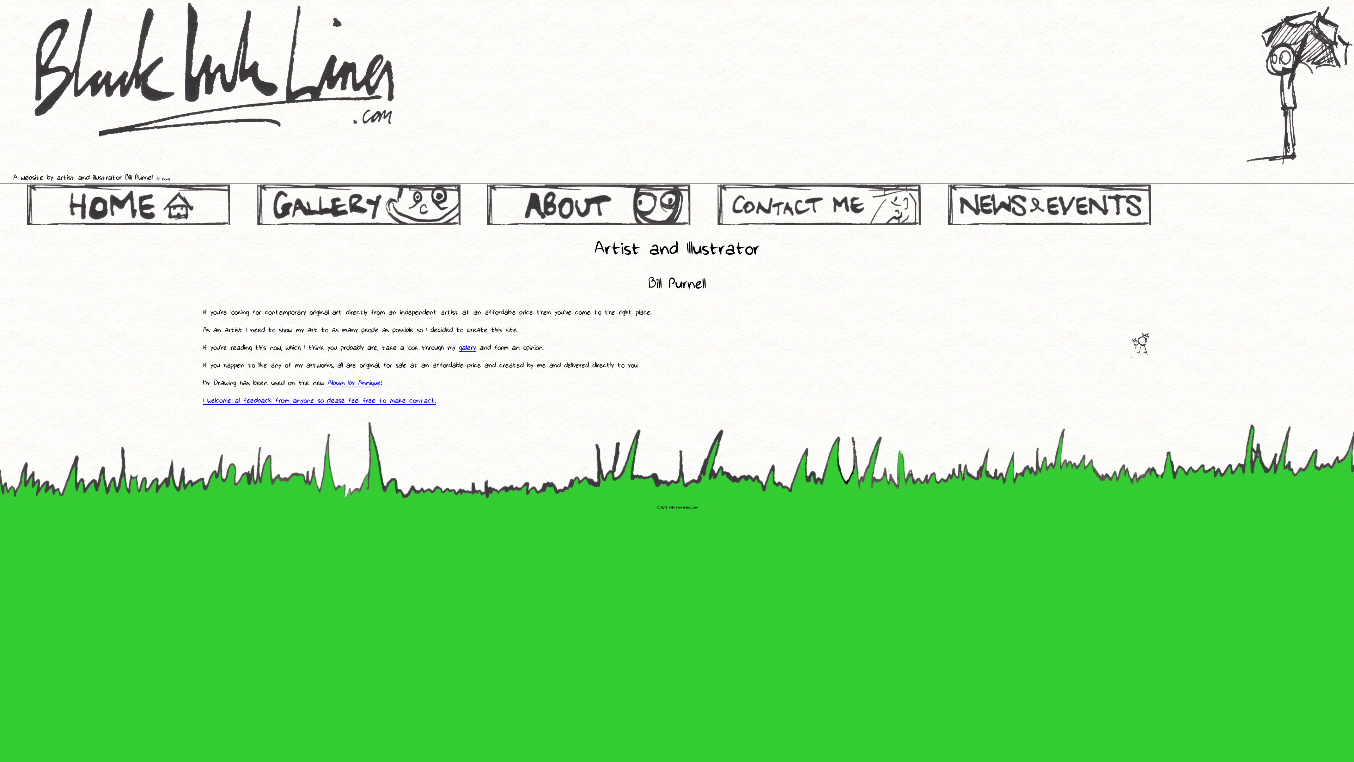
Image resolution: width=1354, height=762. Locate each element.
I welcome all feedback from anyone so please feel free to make (306, 401)
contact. (422, 401)
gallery (467, 348)
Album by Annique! (355, 383)
